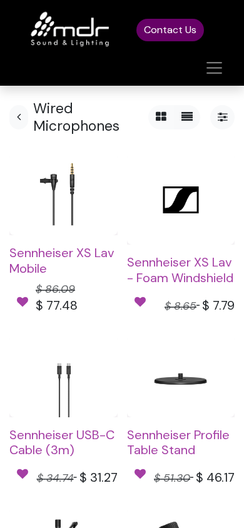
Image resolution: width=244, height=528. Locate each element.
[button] (22, 302)
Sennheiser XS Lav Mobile (61, 260)
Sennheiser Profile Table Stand (178, 442)
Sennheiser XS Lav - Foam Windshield (180, 269)
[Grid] (161, 117)
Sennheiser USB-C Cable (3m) (61, 442)
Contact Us (170, 29)
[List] (187, 117)
